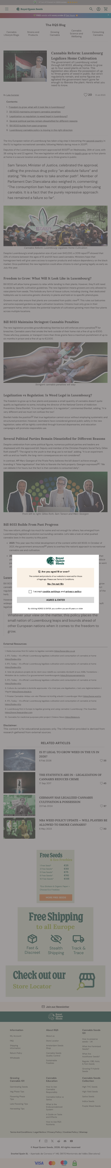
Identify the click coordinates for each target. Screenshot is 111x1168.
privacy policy (73, 591)
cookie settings (51, 591)
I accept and (57, 591)
